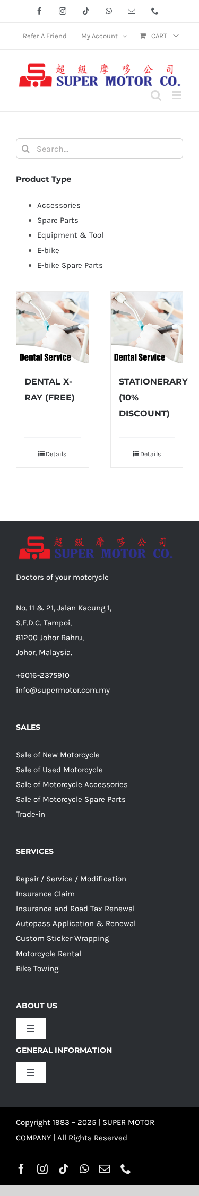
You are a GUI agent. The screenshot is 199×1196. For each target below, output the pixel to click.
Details (56, 454)
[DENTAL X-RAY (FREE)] (52, 328)
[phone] (125, 1169)
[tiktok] (63, 1169)
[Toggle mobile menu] (177, 95)
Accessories (59, 205)
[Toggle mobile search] (156, 95)
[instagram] (42, 1169)
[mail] (104, 1169)
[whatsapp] (84, 1169)
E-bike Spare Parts (70, 265)
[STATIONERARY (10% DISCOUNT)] (147, 328)
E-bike (48, 250)
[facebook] (21, 1169)
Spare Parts (58, 220)
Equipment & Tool (70, 235)
